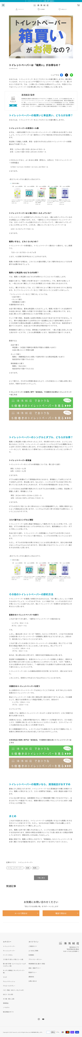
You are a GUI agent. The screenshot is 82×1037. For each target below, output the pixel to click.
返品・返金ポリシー (35, 968)
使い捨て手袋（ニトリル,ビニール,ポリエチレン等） (14, 965)
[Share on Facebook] (61, 74)
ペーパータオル (7, 955)
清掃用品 (5, 1003)
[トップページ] (41, 194)
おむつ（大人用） (8, 994)
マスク (5, 977)
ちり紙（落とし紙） (9, 999)
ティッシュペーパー (9, 951)
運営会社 (31, 977)
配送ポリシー (33, 972)
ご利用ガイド (33, 946)
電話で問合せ (61, 913)
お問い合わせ (33, 981)
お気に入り (64, 9)
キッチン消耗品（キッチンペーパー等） (14, 971)
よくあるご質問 (33, 951)
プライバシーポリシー (35, 959)
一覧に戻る (41, 878)
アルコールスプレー (9, 986)
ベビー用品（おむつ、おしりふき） (14, 990)
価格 (27, 868)
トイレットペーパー (25, 862)
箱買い (35, 868)
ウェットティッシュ (9, 981)
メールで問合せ (21, 913)
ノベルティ (6, 1007)
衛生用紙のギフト (8, 1012)
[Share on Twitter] (66, 74)
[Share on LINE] (71, 74)
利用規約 (31, 955)
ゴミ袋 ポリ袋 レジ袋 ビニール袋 (13, 959)
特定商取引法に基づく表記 (37, 964)
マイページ (21, 9)
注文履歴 (42, 9)
